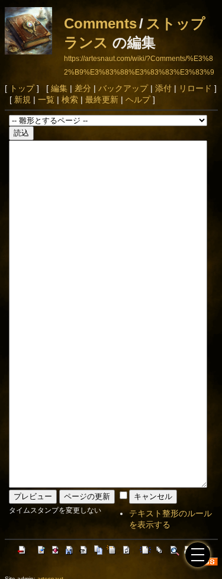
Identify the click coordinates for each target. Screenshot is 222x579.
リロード (195, 88)
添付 (163, 88)
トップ (21, 88)
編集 (59, 88)
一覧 (46, 99)
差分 (83, 88)
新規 (22, 99)
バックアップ (123, 88)
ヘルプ (138, 99)
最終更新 (101, 99)
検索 (70, 99)
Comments (100, 23)
